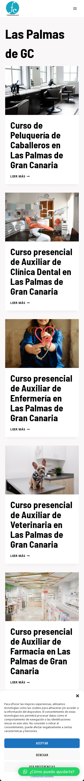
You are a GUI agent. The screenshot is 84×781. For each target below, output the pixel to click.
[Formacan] (12, 8)
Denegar (42, 755)
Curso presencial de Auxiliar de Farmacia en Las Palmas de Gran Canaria (41, 651)
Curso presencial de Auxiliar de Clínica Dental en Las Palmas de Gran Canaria (41, 271)
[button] (77, 696)
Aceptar (42, 743)
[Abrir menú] (75, 8)
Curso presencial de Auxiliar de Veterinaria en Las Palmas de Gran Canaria (41, 524)
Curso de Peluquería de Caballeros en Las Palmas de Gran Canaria (36, 145)
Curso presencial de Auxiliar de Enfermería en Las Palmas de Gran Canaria (41, 398)
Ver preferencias (42, 767)
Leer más (20, 176)
